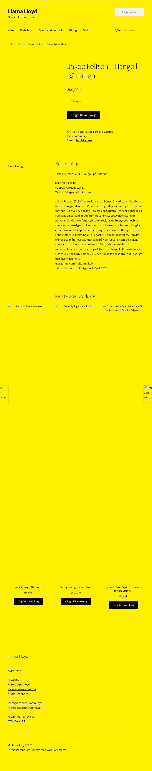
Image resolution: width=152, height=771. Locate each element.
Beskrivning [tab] (15, 166)
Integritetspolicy (19, 750)
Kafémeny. (14, 670)
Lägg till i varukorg (83, 115)
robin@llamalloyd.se (21, 716)
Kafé (11, 30)
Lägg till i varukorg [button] (28, 601)
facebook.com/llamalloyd (24, 707)
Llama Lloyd (22, 11)
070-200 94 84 (16, 721)
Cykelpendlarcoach (51, 30)
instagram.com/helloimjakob (74, 263)
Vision (87, 30)
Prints (22, 44)
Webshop (26, 30)
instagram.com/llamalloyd (25, 703)
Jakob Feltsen (84, 140)
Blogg (73, 30)
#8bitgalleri (85, 268)
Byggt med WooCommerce (49, 750)
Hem (13, 44)
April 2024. (101, 268)
